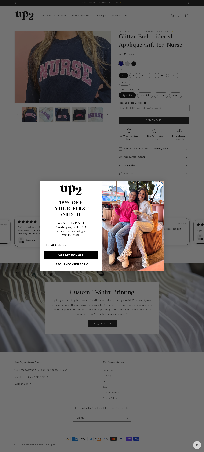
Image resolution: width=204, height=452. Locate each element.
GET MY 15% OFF (71, 255)
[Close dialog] (160, 185)
